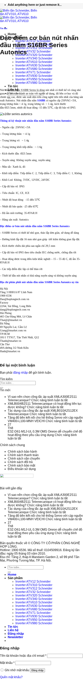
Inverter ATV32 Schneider (33, 51)
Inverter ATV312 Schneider (33, 588)
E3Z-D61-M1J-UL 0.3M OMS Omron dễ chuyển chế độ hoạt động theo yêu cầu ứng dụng (45, 433)
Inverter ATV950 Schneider (33, 79)
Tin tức (13, 86)
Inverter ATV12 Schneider (33, 581)
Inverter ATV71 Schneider (33, 72)
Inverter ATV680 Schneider (33, 68)
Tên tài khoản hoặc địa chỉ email (23, 655)
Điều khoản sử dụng (22, 469)
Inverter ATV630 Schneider (33, 65)
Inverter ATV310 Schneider (33, 585)
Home (12, 34)
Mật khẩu (7, 662)
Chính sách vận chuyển (24, 458)
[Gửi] (1, 387)
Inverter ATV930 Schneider (33, 75)
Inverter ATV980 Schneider (33, 82)
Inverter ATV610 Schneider (33, 62)
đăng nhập (20, 372)
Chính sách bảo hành (22, 451)
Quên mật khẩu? (11, 677)
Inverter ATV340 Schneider (33, 58)
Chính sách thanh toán (23, 455)
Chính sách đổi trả (20, 462)
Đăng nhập (37, 670)
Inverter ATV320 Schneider (33, 55)
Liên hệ (13, 630)
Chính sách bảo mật (21, 465)
